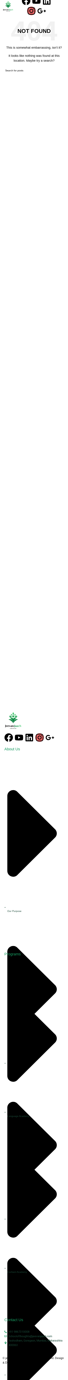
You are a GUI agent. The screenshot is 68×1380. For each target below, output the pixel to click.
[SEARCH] (61, 70)
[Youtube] (19, 737)
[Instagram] (31, 11)
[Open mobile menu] (61, 6)
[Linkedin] (29, 737)
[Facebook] (8, 737)
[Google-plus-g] (41, 11)
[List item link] (34, 853)
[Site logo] (8, 6)
